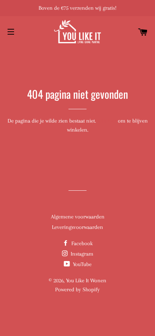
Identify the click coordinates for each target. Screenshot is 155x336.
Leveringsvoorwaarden (77, 227)
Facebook (81, 243)
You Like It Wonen (86, 280)
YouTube (81, 264)
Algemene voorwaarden (78, 216)
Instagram (81, 254)
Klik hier (106, 121)
